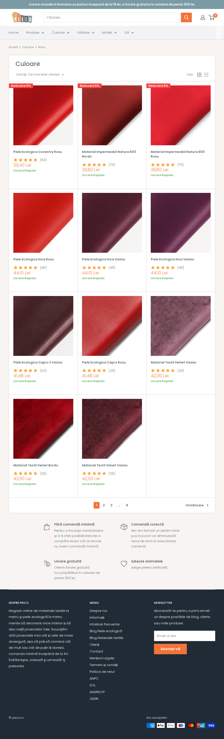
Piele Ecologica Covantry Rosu (37, 152)
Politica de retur (102, 671)
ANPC (94, 678)
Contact (96, 651)
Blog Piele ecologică (106, 631)
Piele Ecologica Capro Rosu (104, 362)
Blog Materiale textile (106, 637)
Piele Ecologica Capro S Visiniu (37, 362)
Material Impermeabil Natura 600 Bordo (109, 154)
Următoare (195, 505)
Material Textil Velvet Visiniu (173, 362)
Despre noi (98, 610)
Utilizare (83, 32)
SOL (93, 685)
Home (14, 32)
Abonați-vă (170, 649)
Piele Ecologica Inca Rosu (33, 259)
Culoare (58, 32)
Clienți (94, 644)
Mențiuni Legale (102, 658)
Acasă (13, 47)
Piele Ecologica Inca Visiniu (103, 259)
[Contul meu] (203, 17)
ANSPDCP (97, 692)
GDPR (94, 698)
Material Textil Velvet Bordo (35, 465)
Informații (97, 617)
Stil (126, 32)
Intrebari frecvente (105, 624)
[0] (211, 17)
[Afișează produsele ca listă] (206, 75)
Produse (32, 32)
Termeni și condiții (104, 665)
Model (107, 32)
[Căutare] (186, 17)
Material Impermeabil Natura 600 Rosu (178, 154)
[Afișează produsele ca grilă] (199, 75)
